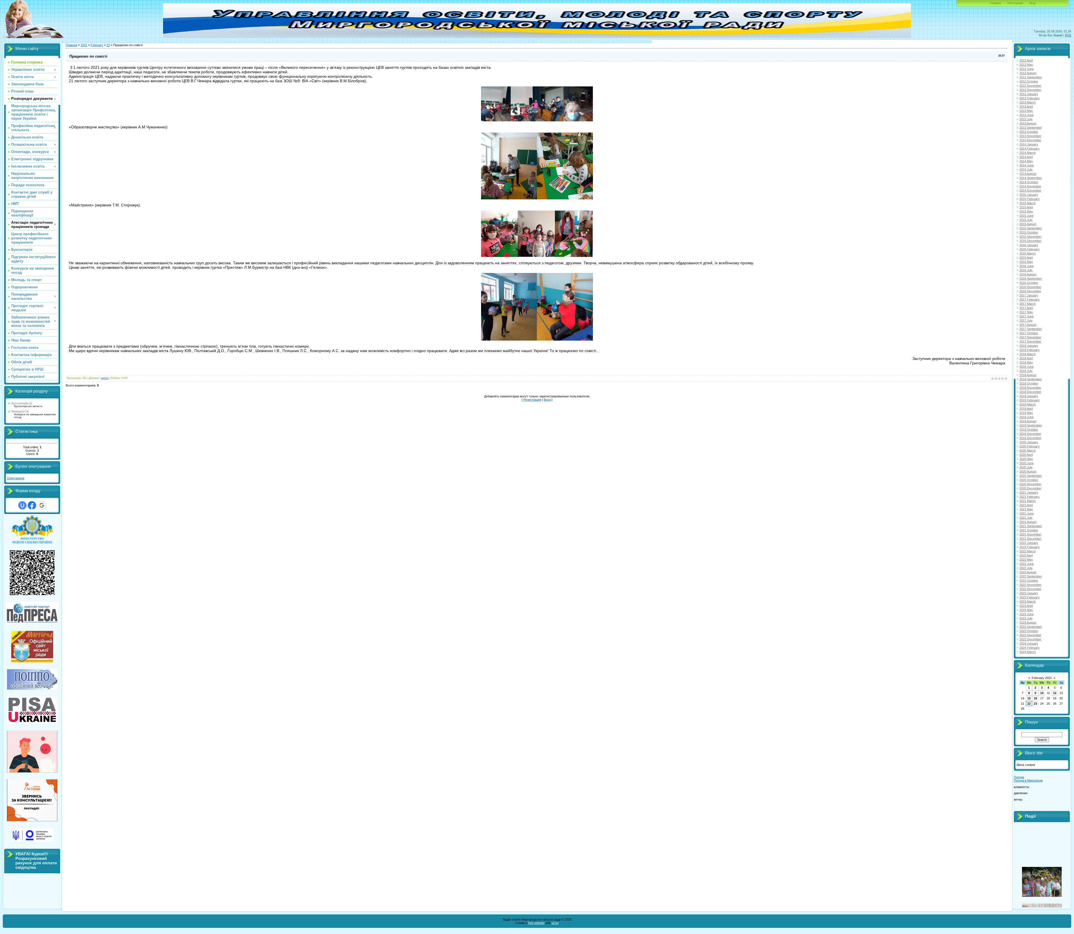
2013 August (1027, 123)
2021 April (1026, 505)
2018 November (1030, 387)
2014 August (1027, 173)
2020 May (1026, 459)
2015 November (1030, 236)
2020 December (1030, 488)
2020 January (1028, 442)
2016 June (1026, 266)
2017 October (1028, 333)
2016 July (1026, 270)
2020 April (1026, 454)
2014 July (1026, 169)
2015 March (1027, 203)
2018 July (1026, 370)
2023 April (1026, 605)
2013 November (1030, 136)
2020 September (1030, 475)
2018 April (1026, 358)
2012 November (1030, 85)
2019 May (1026, 412)
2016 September (1030, 278)
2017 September (1030, 329)
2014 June (1026, 165)
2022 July (1026, 568)
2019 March (1027, 404)
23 (1035, 703)
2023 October (1028, 631)
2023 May (1026, 610)
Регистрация (532, 399)
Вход (547, 399)
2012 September (1030, 77)
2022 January (1028, 542)
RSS (1068, 35)
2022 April (1026, 555)
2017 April (1026, 308)
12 (1054, 693)
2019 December (1030, 438)
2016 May (1026, 261)
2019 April (1026, 408)
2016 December (1030, 291)
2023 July (1026, 618)
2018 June (1026, 366)
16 (1035, 698)
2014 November (1030, 186)
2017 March (1027, 303)
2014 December (1030, 190)
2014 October (1028, 182)
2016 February (1029, 249)
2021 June (1026, 513)
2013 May (1026, 110)
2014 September (1030, 178)
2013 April (1026, 106)
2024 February (1029, 647)
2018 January (1028, 345)
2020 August (1027, 471)
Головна (995, 3)
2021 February (1029, 496)
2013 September (1030, 127)
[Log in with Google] (41, 505)
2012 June (1026, 68)
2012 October (1028, 81)
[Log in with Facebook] (32, 505)
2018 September (1030, 379)
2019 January (1028, 396)
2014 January (1028, 144)
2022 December (1030, 589)
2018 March (1027, 354)
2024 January (1028, 643)
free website (536, 922)
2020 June (1026, 463)
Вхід (1032, 3)
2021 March (1027, 501)
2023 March (1027, 601)
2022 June (1026, 563)
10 (1042, 693)
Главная (71, 45)
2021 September (1030, 526)
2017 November (1030, 337)
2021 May (1026, 509)
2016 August (1027, 274)
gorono (105, 378)
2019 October (1028, 429)
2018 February (1029, 350)
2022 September (1030, 576)
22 (108, 45)
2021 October (1028, 530)
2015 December (1030, 240)
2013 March (1027, 102)
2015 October (1028, 232)
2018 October (1028, 383)
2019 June (1026, 417)
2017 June (1026, 316)
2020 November (1030, 484)
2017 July (1026, 320)
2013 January (1028, 94)
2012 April (1026, 60)
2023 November (1030, 635)
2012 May (1026, 64)
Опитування (15, 478)
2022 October (1028, 580)
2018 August (1027, 375)
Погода (1019, 777)
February (97, 45)
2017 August (1027, 324)
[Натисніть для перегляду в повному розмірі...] (537, 120)
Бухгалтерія (19, 403)
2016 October (1028, 282)
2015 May (1026, 211)
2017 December (1030, 341)
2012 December (1030, 89)
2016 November (1030, 287)
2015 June (1026, 215)
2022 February (1029, 547)
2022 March (1027, 551)
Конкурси (18, 411)
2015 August (1027, 224)
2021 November (1030, 534)
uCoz (555, 922)
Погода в (1028, 780)
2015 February (1029, 199)
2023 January (1028, 593)
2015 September (1030, 228)
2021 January (1028, 492)
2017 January (1028, 295)
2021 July (1026, 517)
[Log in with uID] (22, 505)
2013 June (1026, 115)
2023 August (1027, 622)
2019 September (1030, 425)
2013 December (1030, 140)
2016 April (1026, 257)
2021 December (1030, 538)
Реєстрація (1015, 3)
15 (1029, 698)
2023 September (1030, 626)
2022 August (1027, 572)
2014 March (1027, 152)
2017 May (1026, 312)
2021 (84, 45)
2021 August (1027, 521)
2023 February (1029, 597)
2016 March (1027, 253)
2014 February (1029, 148)
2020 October (1028, 480)
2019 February (1029, 400)
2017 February (1029, 299)
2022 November (1030, 584)
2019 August (1027, 421)
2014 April (1026, 157)
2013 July (1026, 119)
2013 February (1029, 98)
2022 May (1026, 559)
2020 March (1027, 450)
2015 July (1026, 219)
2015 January (1028, 194)
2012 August (1027, 73)
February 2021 (1042, 678)
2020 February (1029, 446)
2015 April (1026, 207)
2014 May (1026, 161)
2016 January (1028, 245)
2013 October (1028, 131)
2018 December (1030, 391)
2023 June (1026, 614)
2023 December (1030, 639)
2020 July (1026, 467)
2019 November (1030, 433)
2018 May (1026, 362)
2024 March (1027, 652)
